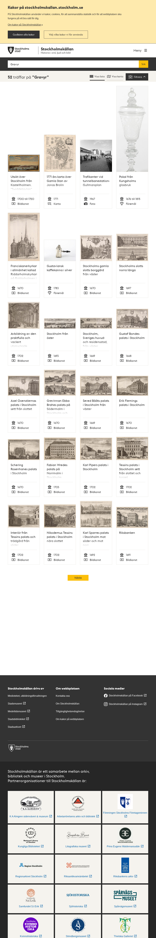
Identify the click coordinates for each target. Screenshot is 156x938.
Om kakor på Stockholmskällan (24, 24)
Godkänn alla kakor (24, 34)
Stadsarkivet (14, 727)
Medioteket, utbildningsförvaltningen (27, 696)
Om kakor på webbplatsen (70, 719)
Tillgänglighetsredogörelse (70, 711)
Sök (143, 64)
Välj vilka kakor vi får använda (66, 34)
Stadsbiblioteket (16, 719)
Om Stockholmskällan (67, 703)
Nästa (78, 577)
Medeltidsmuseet (17, 711)
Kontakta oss (63, 696)
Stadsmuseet (15, 703)
